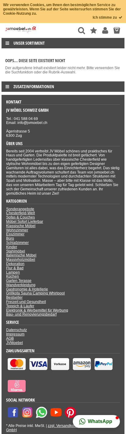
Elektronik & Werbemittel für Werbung (37, 310)
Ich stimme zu (105, 17)
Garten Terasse (18, 281)
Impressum (15, 334)
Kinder (11, 247)
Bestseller (14, 297)
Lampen (13, 272)
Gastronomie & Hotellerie (27, 289)
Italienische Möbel (21, 255)
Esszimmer (15, 234)
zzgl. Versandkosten (64, 426)
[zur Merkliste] (93, 30)
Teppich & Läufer (20, 306)
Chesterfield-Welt (20, 213)
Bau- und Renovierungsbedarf (31, 314)
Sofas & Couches (20, 217)
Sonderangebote (20, 209)
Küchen (12, 276)
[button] (96, 421)
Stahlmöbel (15, 251)
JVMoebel (14, 343)
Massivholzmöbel (20, 259)
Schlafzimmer (17, 243)
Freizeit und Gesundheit (26, 302)
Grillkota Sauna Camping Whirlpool (35, 293)
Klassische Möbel (20, 226)
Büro (10, 238)
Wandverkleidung (20, 285)
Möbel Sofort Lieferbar (24, 221)
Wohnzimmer (17, 230)
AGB (10, 338)
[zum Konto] (105, 30)
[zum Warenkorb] (116, 30)
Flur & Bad (15, 268)
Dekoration (15, 264)
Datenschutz (16, 330)
